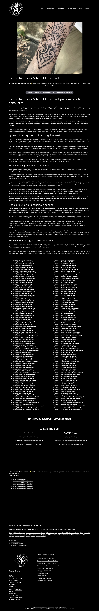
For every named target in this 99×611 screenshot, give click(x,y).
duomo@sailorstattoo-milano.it (33, 440)
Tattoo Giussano (42, 575)
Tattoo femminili (14, 540)
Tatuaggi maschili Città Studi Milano (47, 561)
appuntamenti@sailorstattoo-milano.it (75, 440)
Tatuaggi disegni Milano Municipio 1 (71, 534)
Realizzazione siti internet (44, 608)
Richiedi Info (16, 599)
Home (42, 8)
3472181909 (18, 440)
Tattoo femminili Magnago (17, 543)
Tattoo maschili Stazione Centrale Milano (49, 566)
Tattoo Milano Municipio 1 (33, 533)
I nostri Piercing (72, 8)
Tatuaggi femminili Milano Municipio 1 (68, 533)
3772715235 (58, 440)
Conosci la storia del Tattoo (17, 529)
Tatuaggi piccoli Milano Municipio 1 (50, 534)
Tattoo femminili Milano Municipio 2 (23, 481)
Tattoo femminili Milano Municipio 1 (35, 536)
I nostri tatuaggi (61, 8)
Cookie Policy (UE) (53, 607)
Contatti (87, 8)
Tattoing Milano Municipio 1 (49, 533)
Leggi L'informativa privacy (40, 607)
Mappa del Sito (62, 607)
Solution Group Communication (61, 608)
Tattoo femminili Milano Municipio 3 (23, 483)
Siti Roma (72, 608)
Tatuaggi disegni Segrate (44, 571)
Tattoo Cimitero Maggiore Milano (46, 568)
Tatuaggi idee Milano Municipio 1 (29, 534)
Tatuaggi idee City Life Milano (45, 558)
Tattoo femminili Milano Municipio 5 (23, 486)
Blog (80, 8)
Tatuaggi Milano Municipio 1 (17, 533)
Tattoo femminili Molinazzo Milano (19, 545)
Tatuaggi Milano (50, 8)
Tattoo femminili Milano (19, 479)
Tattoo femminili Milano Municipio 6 (23, 488)
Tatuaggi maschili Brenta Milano (46, 563)
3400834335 (19, 597)
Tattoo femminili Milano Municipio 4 (23, 484)
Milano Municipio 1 (15, 542)
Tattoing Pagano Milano (44, 578)
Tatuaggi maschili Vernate (44, 580)
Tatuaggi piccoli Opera (43, 573)
